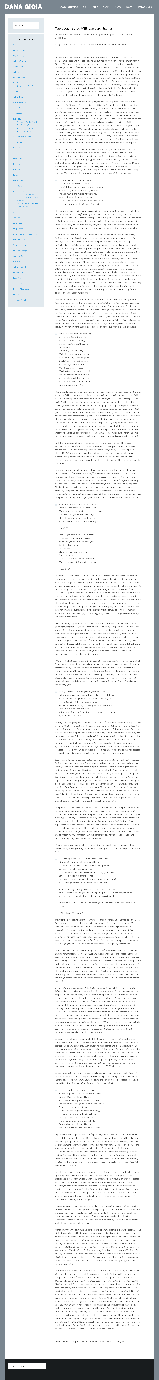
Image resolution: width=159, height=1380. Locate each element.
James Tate (17, 283)
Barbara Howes (19, 169)
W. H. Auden (18, 44)
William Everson (19, 97)
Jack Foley (17, 113)
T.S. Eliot (16, 91)
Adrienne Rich (18, 256)
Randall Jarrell (18, 175)
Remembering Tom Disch (26, 86)
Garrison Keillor (19, 212)
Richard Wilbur (19, 294)
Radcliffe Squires (19, 278)
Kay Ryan (17, 261)
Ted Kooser (17, 217)
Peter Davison (19, 77)
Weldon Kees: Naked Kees (27, 194)
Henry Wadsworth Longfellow (25, 234)
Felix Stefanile (18, 272)
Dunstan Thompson (21, 289)
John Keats (17, 186)
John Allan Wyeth (20, 300)
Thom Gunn (17, 142)
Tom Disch (17, 83)
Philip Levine (18, 228)
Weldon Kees (18, 191)
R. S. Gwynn (17, 147)
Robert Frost (18, 119)
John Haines (18, 153)
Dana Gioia (23, 7)
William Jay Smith (20, 267)
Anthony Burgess (20, 61)
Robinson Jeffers (20, 180)
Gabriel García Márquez (22, 136)
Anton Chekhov (19, 72)
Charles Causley (19, 66)
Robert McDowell (20, 239)
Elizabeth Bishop (19, 50)
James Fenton (18, 108)
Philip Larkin (18, 223)
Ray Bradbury (18, 55)
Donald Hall (17, 158)
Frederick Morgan (20, 250)
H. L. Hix (16, 164)
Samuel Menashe (20, 245)
